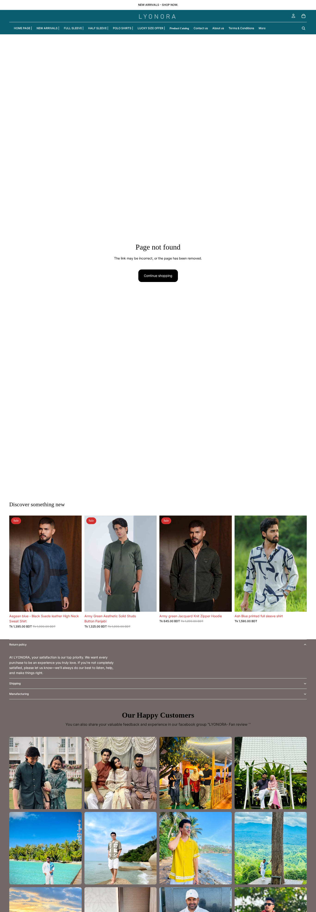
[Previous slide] (16, 563)
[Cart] (303, 16)
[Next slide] (75, 563)
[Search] (303, 28)
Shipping (15, 683)
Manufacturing (19, 694)
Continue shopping (158, 276)
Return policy (18, 644)
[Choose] (74, 604)
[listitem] (262, 28)
